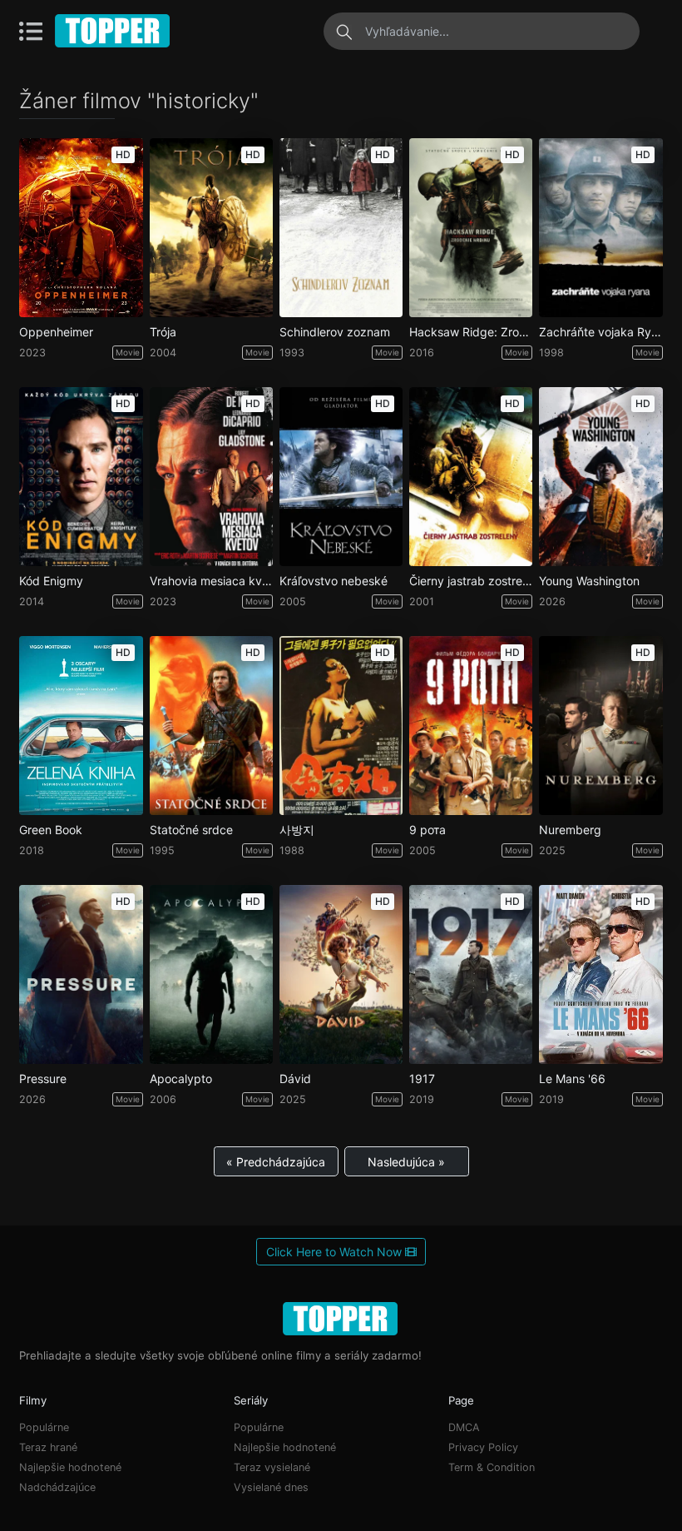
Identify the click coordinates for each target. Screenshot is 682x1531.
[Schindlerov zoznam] (341, 227)
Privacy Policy (483, 1447)
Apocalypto (181, 1079)
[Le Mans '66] (600, 974)
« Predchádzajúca (275, 1162)
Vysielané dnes (271, 1487)
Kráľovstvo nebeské (333, 581)
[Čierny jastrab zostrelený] (470, 476)
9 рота (427, 830)
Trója (163, 332)
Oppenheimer (56, 332)
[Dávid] (341, 974)
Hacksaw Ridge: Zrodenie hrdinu (470, 332)
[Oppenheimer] (80, 227)
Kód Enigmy (51, 581)
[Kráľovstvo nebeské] (341, 476)
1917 (422, 1079)
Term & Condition (491, 1467)
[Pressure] (80, 974)
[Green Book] (80, 725)
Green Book (50, 830)
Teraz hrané (48, 1447)
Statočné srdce (191, 830)
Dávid (295, 1079)
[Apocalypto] (211, 974)
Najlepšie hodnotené (70, 1467)
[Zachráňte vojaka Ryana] (600, 227)
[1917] (470, 974)
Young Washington (589, 581)
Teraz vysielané (272, 1467)
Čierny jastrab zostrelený (470, 581)
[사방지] (341, 725)
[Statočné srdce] (211, 725)
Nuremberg (570, 830)
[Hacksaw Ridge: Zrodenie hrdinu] (470, 227)
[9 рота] (470, 725)
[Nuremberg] (600, 725)
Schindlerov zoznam (334, 332)
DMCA (464, 1427)
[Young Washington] (600, 476)
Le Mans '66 (572, 1079)
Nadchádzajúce (57, 1487)
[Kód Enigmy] (80, 476)
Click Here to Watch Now (335, 1252)
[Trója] (211, 227)
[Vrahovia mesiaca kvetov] (211, 476)
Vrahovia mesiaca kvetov (211, 581)
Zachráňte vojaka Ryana (600, 332)
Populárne (44, 1427)
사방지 (296, 830)
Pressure (43, 1079)
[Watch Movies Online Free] (113, 30)
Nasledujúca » (406, 1162)
